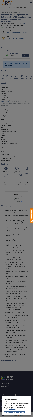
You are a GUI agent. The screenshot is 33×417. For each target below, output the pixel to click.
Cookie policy (12, 409)
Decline (13, 412)
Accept (6, 412)
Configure (21, 412)
